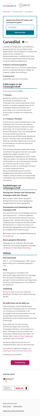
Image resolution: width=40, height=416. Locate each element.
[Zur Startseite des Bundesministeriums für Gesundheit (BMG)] (9, 381)
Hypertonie (15, 68)
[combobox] (20, 27)
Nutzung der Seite (9, 351)
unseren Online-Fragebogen (23, 336)
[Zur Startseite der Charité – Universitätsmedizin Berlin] (24, 5)
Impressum (7, 406)
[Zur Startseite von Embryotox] (9, 5)
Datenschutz (27, 351)
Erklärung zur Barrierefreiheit (13, 411)
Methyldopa (26, 248)
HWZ (4, 261)
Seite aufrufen (20, 32)
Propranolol (19, 292)
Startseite (7, 11)
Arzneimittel (18, 11)
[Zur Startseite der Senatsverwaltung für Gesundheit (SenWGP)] (16, 388)
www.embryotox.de (10, 403)
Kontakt (8, 236)
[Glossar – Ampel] (23, 42)
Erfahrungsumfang (10, 91)
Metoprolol (10, 248)
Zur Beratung (20, 362)
